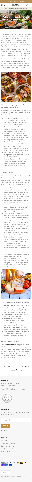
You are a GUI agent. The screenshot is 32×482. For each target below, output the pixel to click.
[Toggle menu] (1, 5)
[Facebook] (1, 430)
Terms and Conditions (8, 443)
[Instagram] (6, 430)
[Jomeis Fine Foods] (16, 5)
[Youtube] (4, 430)
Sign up (5, 426)
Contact (4, 440)
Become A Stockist (7, 446)
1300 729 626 (5, 452)
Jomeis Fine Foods (10, 476)
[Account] (27, 5)
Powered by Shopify (20, 476)
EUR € (4, 472)
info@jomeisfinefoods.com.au (11, 449)
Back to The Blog (16, 370)
